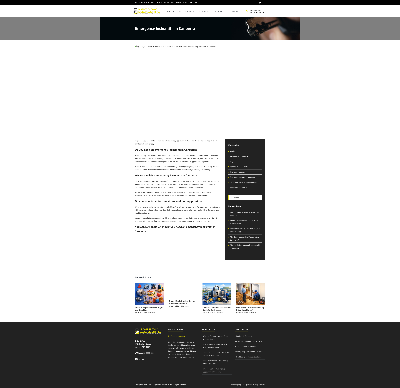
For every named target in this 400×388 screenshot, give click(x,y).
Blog (231, 162)
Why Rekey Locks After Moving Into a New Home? (250, 309)
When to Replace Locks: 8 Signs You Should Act (149, 309)
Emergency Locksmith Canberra (242, 177)
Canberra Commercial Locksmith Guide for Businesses (216, 309)
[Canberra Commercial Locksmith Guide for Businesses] (216, 284)
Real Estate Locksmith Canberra (248, 357)
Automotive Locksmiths (239, 156)
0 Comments (151, 312)
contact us (145, 213)
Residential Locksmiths (238, 187)
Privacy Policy (252, 385)
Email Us (196, 3)
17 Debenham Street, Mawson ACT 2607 (173, 3)
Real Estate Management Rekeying (243, 182)
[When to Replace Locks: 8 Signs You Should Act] (149, 284)
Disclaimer (261, 385)
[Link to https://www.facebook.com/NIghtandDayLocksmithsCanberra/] (260, 3)
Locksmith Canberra (244, 336)
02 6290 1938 (148, 353)
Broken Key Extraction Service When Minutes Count (182, 302)
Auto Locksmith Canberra (246, 347)
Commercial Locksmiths (239, 167)
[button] (136, 298)
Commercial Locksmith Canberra (249, 341)
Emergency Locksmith (238, 172)
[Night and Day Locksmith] (147, 9)
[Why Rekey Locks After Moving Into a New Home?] (250, 284)
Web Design (235, 385)
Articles (232, 151)
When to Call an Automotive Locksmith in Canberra (214, 370)
